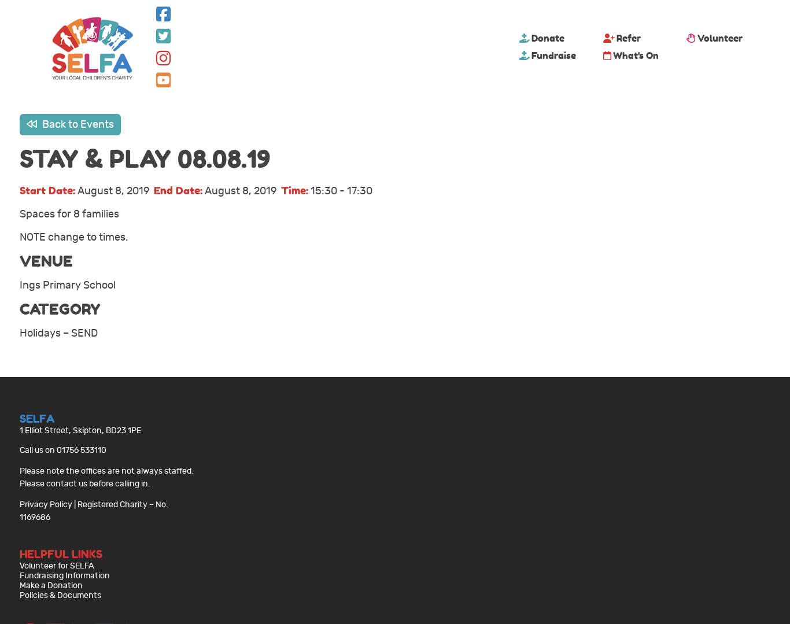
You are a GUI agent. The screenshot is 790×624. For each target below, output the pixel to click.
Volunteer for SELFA (57, 566)
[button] (163, 17)
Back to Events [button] (77, 125)
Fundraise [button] (553, 55)
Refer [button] (629, 38)
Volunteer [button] (720, 38)
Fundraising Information (65, 576)
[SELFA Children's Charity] (92, 49)
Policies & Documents (60, 595)
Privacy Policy (46, 504)
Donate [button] (547, 38)
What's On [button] (636, 55)
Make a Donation (51, 585)
